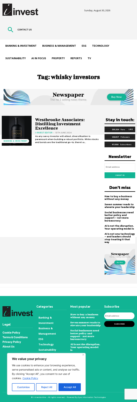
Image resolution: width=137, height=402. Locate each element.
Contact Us (24, 29)
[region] (46, 374)
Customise (23, 387)
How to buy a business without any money (118, 197)
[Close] (83, 355)
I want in (120, 175)
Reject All (46, 387)
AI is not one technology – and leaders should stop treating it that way (120, 238)
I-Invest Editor (43, 132)
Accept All (70, 387)
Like (131, 129)
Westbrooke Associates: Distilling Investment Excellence (60, 123)
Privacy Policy (11, 342)
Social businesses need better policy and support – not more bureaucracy (119, 217)
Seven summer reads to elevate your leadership (120, 206)
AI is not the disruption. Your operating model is (119, 227)
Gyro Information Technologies (92, 397)
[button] (10, 30)
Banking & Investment (15, 141)
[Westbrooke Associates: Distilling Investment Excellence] (17, 131)
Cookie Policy (30, 378)
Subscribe (119, 323)
